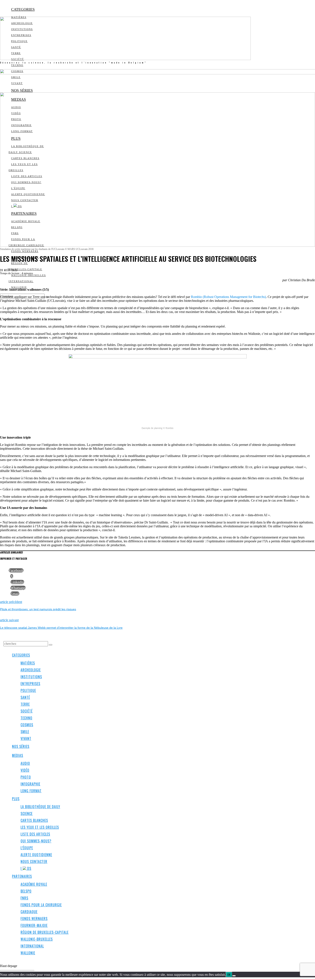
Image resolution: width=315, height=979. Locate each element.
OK (229, 974)
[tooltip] (16, 570)
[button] (50, 644)
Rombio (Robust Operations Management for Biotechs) (228, 297)
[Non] (234, 975)
